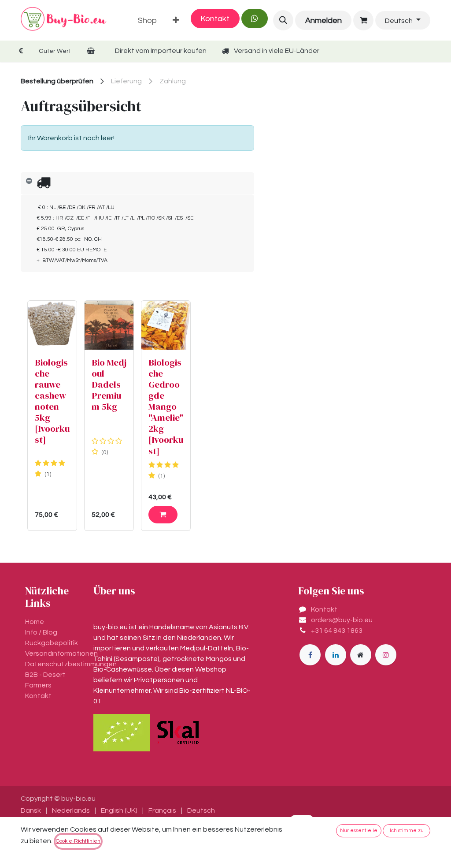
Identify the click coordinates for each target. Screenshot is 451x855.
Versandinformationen (61, 653)
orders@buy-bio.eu (342, 620)
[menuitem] (147, 20)
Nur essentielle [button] (358, 830)
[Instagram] (385, 654)
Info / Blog (41, 632)
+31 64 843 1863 (336, 630)
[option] (137, 415)
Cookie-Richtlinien (78, 841)
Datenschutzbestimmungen (71, 664)
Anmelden (323, 20)
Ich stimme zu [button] (407, 830)
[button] (283, 20)
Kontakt (214, 19)
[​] (310, 654)
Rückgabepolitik (51, 642)
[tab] (137, 183)
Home (34, 621)
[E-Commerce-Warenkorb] (363, 20)
